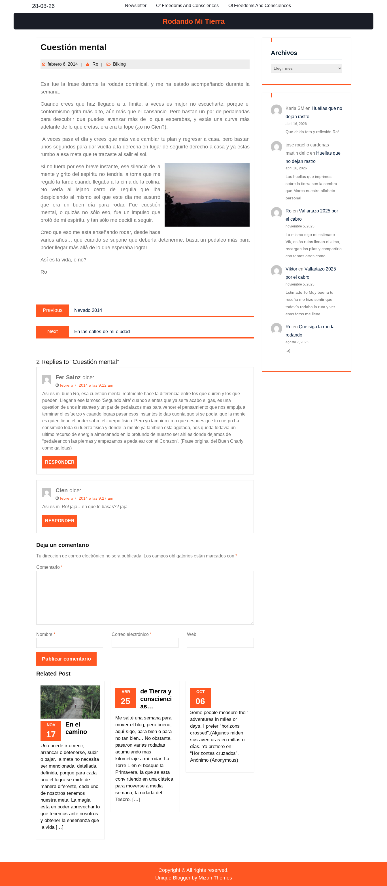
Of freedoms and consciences (187, 5)
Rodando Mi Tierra (194, 21)
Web (191, 634)
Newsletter (135, 5)
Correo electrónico (132, 634)
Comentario (49, 567)
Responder (60, 462)
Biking (119, 64)
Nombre (45, 634)
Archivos (284, 52)
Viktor (291, 269)
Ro (95, 64)
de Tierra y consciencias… (156, 699)
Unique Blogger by (193, 878)
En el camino (76, 728)
